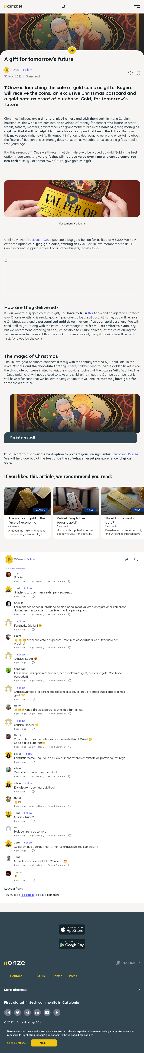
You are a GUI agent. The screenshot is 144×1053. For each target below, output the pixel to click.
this (90, 313)
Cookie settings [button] (16, 1043)
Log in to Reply (36, 581)
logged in (27, 894)
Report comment (57, 581)
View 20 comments (15, 568)
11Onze (15, 69)
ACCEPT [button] (44, 1043)
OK (72, 211)
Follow (27, 69)
